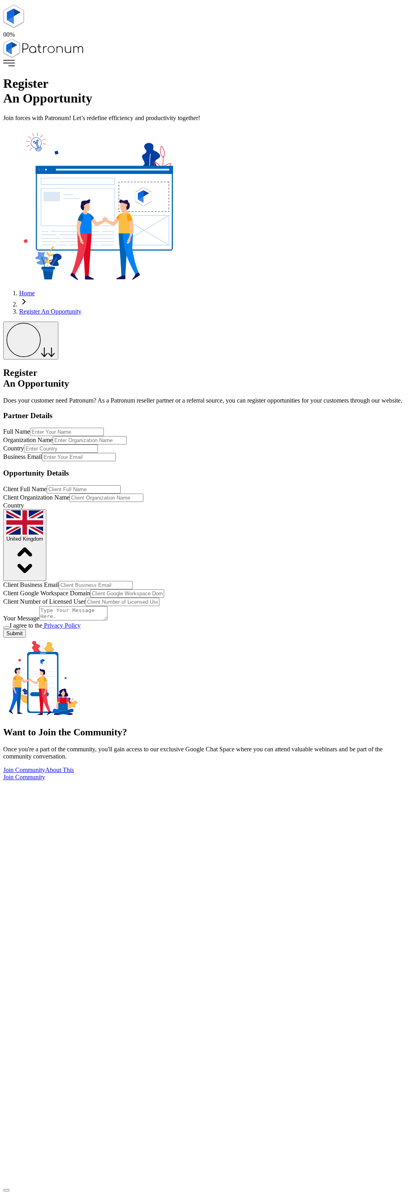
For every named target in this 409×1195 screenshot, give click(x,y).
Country (13, 448)
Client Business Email (31, 584)
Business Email (22, 456)
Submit (14, 633)
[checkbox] (6, 627)
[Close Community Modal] (6, 1190)
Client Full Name (25, 489)
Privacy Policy (61, 625)
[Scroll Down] (30, 340)
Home (27, 293)
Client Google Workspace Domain (46, 593)
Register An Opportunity (50, 311)
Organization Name (28, 440)
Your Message (21, 618)
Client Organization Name (36, 497)
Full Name (16, 431)
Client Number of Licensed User (44, 601)
